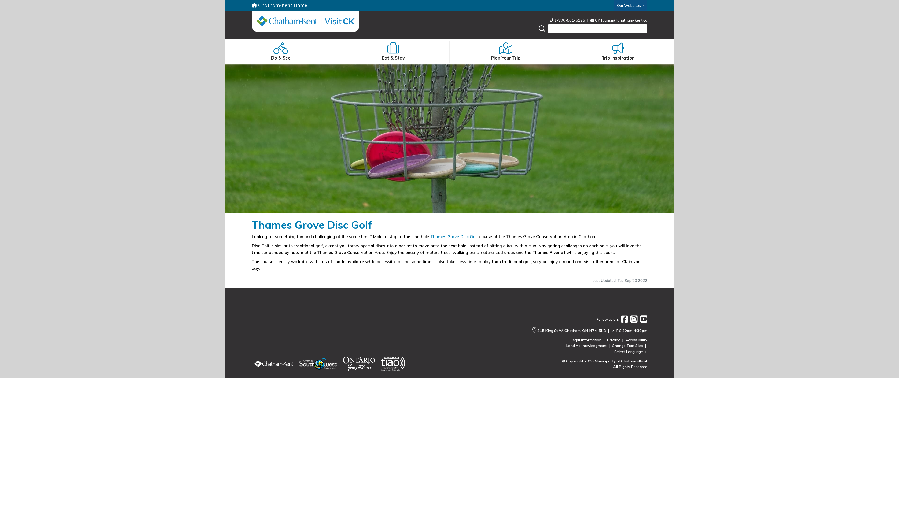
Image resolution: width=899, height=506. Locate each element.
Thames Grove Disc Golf (454, 236)
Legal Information (586, 340)
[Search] (542, 28)
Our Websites (629, 5)
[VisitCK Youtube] (642, 319)
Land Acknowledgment (587, 345)
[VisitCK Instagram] (633, 319)
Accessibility (636, 340)
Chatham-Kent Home (282, 5)
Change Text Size (628, 345)
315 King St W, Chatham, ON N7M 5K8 (572, 330)
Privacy (614, 340)
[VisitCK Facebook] (623, 319)
